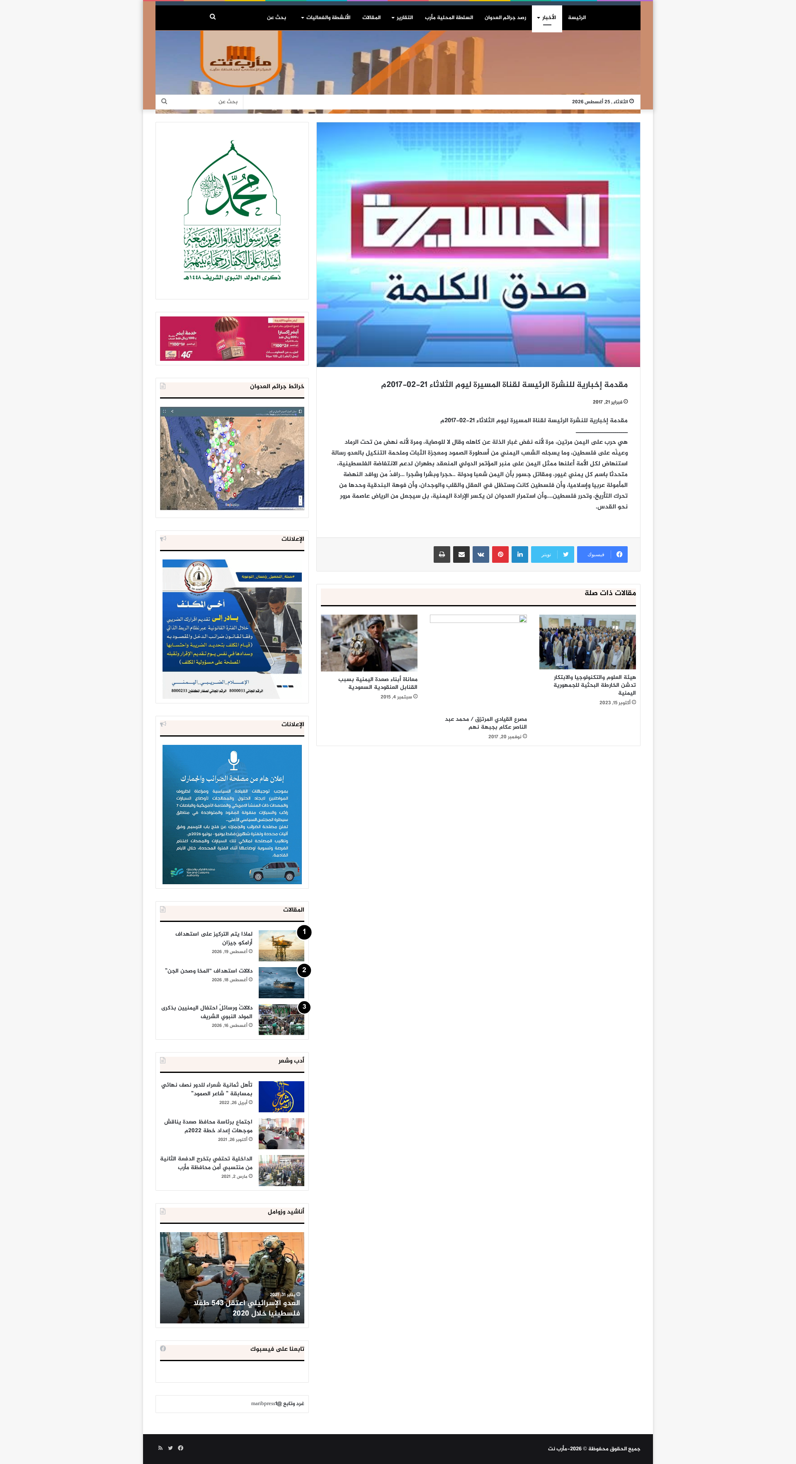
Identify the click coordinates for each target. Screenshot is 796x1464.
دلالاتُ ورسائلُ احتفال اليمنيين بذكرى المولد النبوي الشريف (206, 1012)
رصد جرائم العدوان (505, 17)
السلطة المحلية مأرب (449, 17)
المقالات (371, 17)
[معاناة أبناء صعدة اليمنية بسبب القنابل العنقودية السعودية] (369, 643)
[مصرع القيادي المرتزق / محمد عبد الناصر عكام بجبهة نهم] (478, 663)
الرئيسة (577, 17)
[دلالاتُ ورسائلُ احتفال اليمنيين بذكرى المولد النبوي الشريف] (281, 1019)
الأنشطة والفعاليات (328, 17)
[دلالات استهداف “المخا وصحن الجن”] (281, 982)
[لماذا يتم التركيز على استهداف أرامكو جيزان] (281, 945)
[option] (232, 1277)
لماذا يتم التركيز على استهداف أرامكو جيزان (213, 938)
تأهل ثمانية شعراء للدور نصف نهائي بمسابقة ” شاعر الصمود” (206, 1089)
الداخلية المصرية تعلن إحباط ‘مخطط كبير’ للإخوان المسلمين (233, 1308)
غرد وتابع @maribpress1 (277, 1403)
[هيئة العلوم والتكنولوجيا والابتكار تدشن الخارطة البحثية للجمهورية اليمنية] (587, 642)
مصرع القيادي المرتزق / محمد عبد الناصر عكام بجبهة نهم (486, 723)
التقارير (405, 17)
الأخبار (549, 17)
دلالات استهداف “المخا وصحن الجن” (208, 971)
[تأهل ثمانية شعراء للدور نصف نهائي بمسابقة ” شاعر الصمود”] (281, 1096)
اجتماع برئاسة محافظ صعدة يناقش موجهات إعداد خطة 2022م (208, 1126)
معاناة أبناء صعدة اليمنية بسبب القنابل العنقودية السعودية (377, 683)
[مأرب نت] (398, 72)
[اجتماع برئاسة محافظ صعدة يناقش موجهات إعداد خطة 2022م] (281, 1133)
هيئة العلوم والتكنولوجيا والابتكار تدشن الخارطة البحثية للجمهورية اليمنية (594, 685)
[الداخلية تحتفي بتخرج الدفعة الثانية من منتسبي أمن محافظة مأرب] (281, 1170)
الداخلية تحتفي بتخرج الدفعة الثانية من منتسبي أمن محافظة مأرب (206, 1163)
